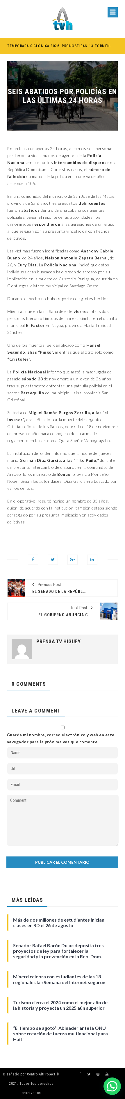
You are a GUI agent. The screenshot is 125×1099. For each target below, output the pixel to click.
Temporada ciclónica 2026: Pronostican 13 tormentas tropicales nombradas (59, 46)
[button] (112, 1086)
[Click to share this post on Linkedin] (92, 560)
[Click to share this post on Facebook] (33, 560)
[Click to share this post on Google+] (72, 560)
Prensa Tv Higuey (58, 641)
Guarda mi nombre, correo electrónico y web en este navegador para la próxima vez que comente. (61, 738)
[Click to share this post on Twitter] (53, 560)
